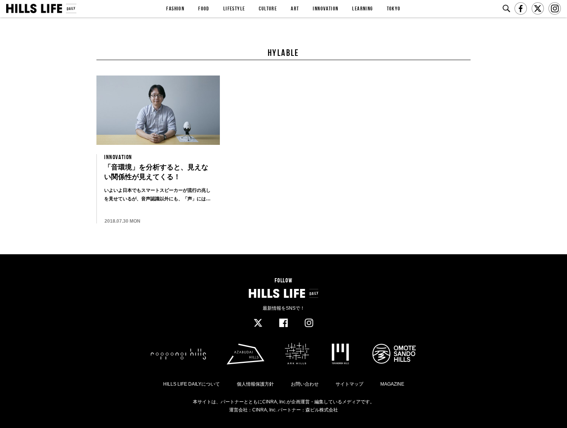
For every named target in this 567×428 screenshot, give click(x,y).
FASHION (175, 8)
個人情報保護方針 (255, 384)
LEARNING (362, 8)
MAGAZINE (392, 384)
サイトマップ (349, 384)
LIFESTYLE (234, 8)
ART (295, 8)
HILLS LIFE (41, 8)
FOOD (203, 8)
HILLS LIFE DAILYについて (191, 384)
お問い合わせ (305, 384)
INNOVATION (325, 8)
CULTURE (268, 8)
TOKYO (394, 8)
